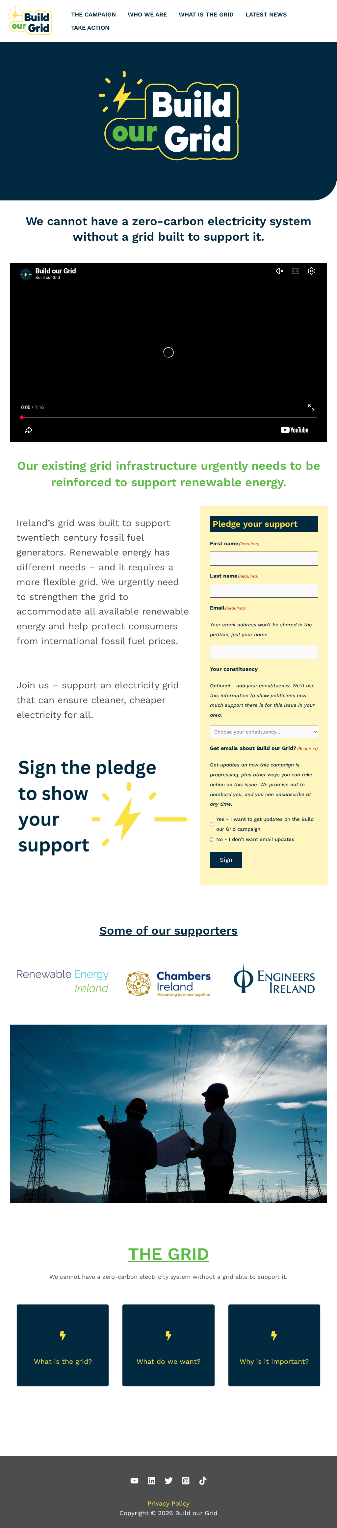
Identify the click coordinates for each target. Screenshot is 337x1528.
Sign (226, 859)
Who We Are (147, 14)
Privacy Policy (168, 1503)
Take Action (90, 27)
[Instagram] (186, 1481)
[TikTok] (203, 1481)
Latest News (266, 14)
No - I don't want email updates (255, 839)
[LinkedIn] (151, 1481)
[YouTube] (134, 1481)
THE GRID (168, 1254)
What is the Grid (206, 14)
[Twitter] (169, 1481)
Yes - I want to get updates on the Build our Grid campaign (265, 824)
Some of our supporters (168, 931)
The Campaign (93, 14)
